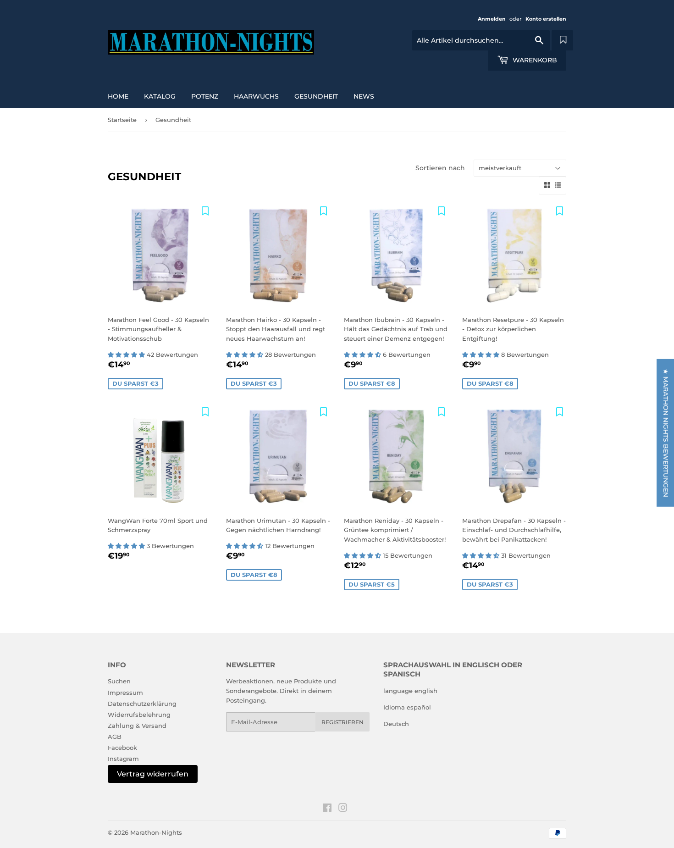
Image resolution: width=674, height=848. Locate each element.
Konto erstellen (545, 19)
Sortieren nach (440, 168)
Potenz (204, 96)
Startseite (122, 119)
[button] (127, 354)
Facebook (122, 747)
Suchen (119, 681)
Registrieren (342, 722)
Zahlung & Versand (137, 725)
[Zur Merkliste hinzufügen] (205, 210)
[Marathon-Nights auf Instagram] (343, 809)
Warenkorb (534, 60)
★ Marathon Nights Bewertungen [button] (666, 432)
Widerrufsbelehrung (139, 714)
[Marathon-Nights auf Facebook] (327, 809)
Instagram (123, 758)
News (364, 96)
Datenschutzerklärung (142, 703)
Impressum (125, 692)
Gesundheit (316, 96)
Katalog (160, 96)
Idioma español (407, 707)
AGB (115, 736)
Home (118, 96)
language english (410, 690)
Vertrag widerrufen (152, 774)
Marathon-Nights (156, 832)
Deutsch (396, 723)
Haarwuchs (256, 96)
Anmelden (492, 19)
